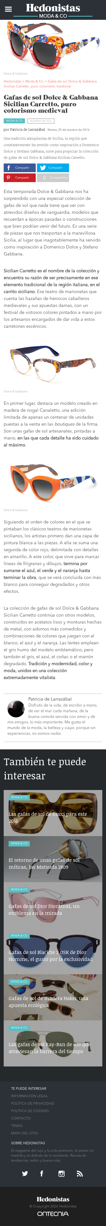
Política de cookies (30, 1111)
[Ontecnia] (53, 1216)
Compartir (22, 167)
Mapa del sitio (24, 1133)
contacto (21, 1118)
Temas (16, 1126)
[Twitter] (25, 1174)
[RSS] (80, 1174)
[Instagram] (62, 1174)
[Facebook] (44, 1174)
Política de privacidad (32, 1103)
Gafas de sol (42, 121)
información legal (29, 1096)
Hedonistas (53, 6)
